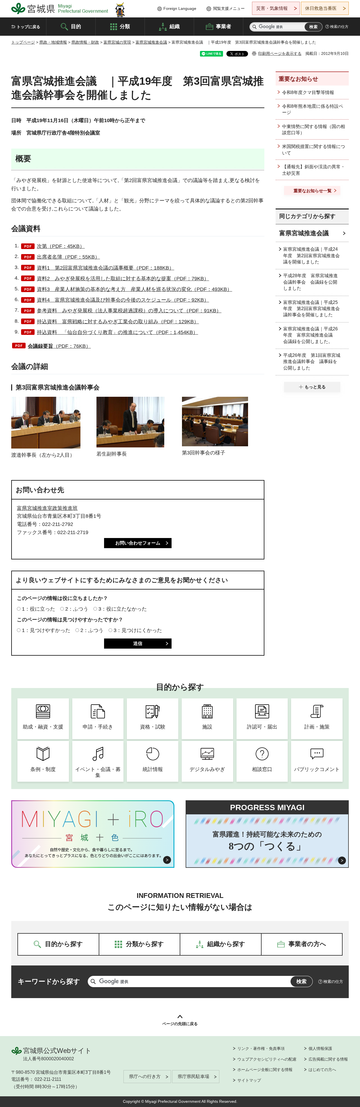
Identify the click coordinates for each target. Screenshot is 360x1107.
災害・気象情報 (272, 8)
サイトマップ (249, 1080)
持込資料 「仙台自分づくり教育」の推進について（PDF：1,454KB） (117, 332)
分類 (125, 26)
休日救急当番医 (321, 8)
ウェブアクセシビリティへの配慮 (266, 1059)
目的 (76, 26)
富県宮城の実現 (117, 42)
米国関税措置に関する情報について (313, 149)
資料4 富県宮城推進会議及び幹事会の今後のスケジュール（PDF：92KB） (123, 300)
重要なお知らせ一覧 (313, 190)
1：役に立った (38, 609)
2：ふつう (76, 609)
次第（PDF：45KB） (61, 246)
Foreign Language (179, 8)
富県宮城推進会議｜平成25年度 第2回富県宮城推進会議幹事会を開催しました (311, 308)
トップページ (23, 42)
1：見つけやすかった (46, 630)
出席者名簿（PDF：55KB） (68, 257)
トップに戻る (28, 26)
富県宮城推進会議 (151, 42)
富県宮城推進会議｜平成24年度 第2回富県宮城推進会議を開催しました (311, 255)
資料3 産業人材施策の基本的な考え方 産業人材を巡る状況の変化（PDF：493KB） (134, 289)
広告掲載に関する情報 (328, 1059)
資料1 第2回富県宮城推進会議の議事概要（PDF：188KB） (105, 268)
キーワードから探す (49, 981)
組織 (175, 26)
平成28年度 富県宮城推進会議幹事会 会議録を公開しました (310, 282)
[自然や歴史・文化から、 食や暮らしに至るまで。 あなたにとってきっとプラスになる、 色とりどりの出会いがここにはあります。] (93, 853)
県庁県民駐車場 (193, 1076)
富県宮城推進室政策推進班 (47, 508)
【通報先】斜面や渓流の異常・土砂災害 (313, 169)
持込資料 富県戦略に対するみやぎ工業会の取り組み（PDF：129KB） (118, 321)
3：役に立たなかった (122, 609)
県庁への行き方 (145, 1076)
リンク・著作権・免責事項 (261, 1048)
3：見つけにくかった (138, 630)
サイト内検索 (254, 27)
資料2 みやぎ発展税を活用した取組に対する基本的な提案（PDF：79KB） (123, 278)
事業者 (223, 26)
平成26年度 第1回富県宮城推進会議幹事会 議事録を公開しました (311, 361)
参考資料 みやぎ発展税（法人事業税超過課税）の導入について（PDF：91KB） (129, 310)
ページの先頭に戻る (180, 1023)
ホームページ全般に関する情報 (264, 1069)
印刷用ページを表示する (280, 53)
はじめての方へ (322, 1069)
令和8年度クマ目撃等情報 (308, 92)
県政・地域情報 (53, 42)
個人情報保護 (320, 1048)
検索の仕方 (339, 26)
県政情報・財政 (85, 42)
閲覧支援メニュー (229, 8)
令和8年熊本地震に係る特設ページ (312, 109)
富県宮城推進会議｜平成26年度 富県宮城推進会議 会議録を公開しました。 (310, 335)
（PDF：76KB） (59, 346)
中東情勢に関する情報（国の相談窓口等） (313, 129)
